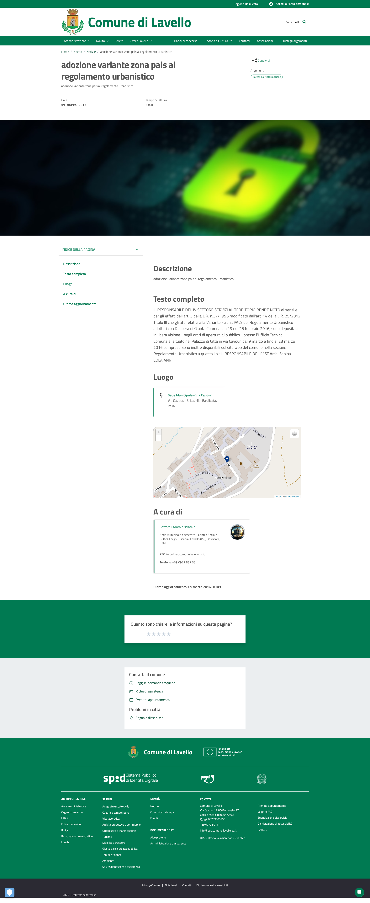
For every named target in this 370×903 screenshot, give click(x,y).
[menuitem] (186, 40)
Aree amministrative (73, 806)
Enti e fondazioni (71, 824)
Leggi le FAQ (265, 811)
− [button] (158, 438)
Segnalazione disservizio (272, 817)
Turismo (107, 836)
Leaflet (278, 496)
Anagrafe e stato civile (115, 806)
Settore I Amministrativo (177, 527)
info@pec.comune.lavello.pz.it (218, 830)
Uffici (64, 818)
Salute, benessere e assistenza (121, 866)
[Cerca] (304, 22)
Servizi (107, 799)
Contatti (206, 799)
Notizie (91, 51)
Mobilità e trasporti (113, 842)
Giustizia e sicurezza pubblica (120, 848)
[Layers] (294, 433)
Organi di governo (72, 812)
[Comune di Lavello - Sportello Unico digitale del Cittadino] (72, 21)
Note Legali (171, 885)
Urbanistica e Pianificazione (119, 830)
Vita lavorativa (111, 818)
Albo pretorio (158, 837)
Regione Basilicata (246, 4)
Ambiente (108, 861)
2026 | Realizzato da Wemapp (79, 895)
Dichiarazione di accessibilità (275, 823)
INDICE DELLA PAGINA (78, 249)
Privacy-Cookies (151, 885)
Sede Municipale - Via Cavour (190, 395)
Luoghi (65, 842)
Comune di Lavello (139, 21)
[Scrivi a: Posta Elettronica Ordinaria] (227, 834)
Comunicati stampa (162, 812)
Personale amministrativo (77, 836)
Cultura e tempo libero (115, 812)
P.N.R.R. (262, 829)
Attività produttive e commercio (121, 824)
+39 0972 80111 (210, 824)
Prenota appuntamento (272, 805)
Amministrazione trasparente (168, 843)
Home (65, 51)
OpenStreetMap (292, 496)
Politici (65, 830)
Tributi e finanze (112, 855)
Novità (77, 51)
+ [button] (158, 432)
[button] (289, 4)
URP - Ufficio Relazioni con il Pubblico (222, 838)
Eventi (154, 818)
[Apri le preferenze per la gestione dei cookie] (9, 892)
